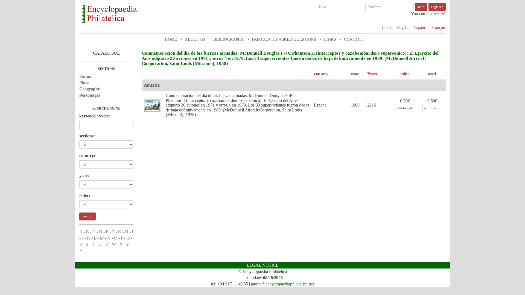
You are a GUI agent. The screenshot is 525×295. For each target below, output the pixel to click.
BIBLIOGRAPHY (228, 39)
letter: (84, 195)
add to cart (404, 108)
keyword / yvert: (94, 116)
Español (420, 27)
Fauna (85, 76)
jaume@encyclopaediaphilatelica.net (282, 284)
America (152, 85)
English (403, 27)
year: (84, 175)
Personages (89, 95)
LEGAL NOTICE (263, 265)
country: (87, 155)
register (437, 7)
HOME (171, 39)
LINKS (330, 39)
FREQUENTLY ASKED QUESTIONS (284, 39)
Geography (89, 89)
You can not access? (428, 13)
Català (387, 27)
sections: (87, 136)
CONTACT (353, 39)
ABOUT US (195, 39)
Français (438, 27)
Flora (84, 82)
